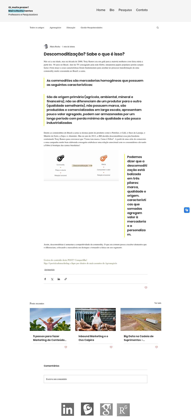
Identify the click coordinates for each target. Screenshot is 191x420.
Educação (71, 27)
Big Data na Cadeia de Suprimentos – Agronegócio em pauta (139, 338)
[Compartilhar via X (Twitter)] (52, 279)
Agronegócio (55, 27)
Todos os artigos (37, 27)
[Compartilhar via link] (65, 279)
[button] (157, 27)
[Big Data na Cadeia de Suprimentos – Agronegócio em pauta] (141, 319)
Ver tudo (157, 303)
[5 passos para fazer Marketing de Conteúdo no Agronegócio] (50, 319)
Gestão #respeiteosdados (91, 27)
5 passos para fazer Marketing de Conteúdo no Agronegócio (49, 338)
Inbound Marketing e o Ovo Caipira (93, 338)
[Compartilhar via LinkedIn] (58, 279)
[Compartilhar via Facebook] (45, 279)
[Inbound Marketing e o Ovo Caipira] (95, 319)
